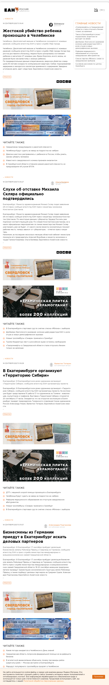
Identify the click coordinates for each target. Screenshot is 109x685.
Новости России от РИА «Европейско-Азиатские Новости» (11, 10)
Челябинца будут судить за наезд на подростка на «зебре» (32, 151)
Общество (7, 76)
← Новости (8, 18)
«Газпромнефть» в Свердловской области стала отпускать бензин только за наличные (35, 347)
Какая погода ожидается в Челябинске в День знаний (30, 650)
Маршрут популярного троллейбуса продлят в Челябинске (32, 666)
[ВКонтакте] (58, 81)
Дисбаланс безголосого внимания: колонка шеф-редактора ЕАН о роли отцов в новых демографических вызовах (38, 333)
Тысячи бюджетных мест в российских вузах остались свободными (36, 342)
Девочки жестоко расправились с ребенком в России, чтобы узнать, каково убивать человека (36, 156)
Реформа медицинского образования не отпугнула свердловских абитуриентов (35, 501)
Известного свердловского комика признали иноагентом (31, 160)
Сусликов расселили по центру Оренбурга (88, 65)
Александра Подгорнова (60, 525)
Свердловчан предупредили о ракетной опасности (29, 147)
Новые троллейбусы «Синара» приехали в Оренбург (29, 338)
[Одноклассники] (61, 81)
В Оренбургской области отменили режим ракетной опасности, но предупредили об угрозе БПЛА (35, 165)
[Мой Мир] (66, 81)
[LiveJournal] (69, 81)
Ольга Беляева (62, 182)
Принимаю (98, 677)
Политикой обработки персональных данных (44, 681)
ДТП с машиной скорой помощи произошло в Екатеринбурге (33, 492)
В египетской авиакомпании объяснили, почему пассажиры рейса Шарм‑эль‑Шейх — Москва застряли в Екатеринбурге (35, 662)
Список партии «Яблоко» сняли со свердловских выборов (89, 60)
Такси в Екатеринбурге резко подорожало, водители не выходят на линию (87, 37)
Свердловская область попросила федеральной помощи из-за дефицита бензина (38, 655)
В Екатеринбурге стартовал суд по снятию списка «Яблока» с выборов (38, 328)
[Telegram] (63, 81)
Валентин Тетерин (62, 363)
